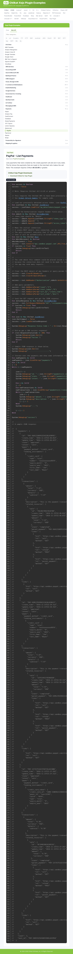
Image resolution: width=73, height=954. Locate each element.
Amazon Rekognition (11, 49)
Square (7, 135)
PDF (55, 38)
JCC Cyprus (8, 123)
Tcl (50, 16)
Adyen (7, 111)
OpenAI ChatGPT (10, 61)
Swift (46, 16)
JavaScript (31, 13)
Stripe (7, 137)
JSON (43, 38)
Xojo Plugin (53, 18)
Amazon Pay (8, 114)
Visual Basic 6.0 (32, 18)
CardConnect (9, 116)
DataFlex (6, 13)
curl (10, 38)
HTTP (26, 38)
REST (59, 38)
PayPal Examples (19, 159)
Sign (7, 41)
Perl (64, 13)
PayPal (9, 130)
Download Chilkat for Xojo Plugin (21, 176)
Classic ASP (63, 10)
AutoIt (25, 10)
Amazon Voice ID (10, 52)
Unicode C (56, 16)
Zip (20, 41)
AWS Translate (9, 47)
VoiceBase (8, 64)
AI (6, 38)
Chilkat (6, 10)
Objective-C (46, 13)
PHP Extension (56, 13)
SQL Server (39, 16)
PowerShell (17, 16)
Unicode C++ (8, 18)
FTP (22, 38)
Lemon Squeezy (10, 126)
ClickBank (8, 118)
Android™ (19, 10)
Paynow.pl (8, 133)
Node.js (38, 13)
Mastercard (8, 128)
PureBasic (26, 16)
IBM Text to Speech (11, 59)
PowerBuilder (8, 16)
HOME (12, 10)
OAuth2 (50, 38)
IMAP (31, 38)
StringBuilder (43, 214)
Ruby (32, 16)
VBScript (23, 18)
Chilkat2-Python (46, 10)
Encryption (16, 38)
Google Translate (10, 54)
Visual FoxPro (43, 18)
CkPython (55, 10)
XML (16, 41)
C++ (37, 10)
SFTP (64, 38)
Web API (13, 30)
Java (25, 13)
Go (20, 13)
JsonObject (44, 205)
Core (7, 30)
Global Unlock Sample (28, 198)
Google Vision (9, 57)
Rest (37, 237)
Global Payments (10, 121)
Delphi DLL (14, 13)
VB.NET (16, 18)
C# (33, 10)
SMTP (11, 41)
